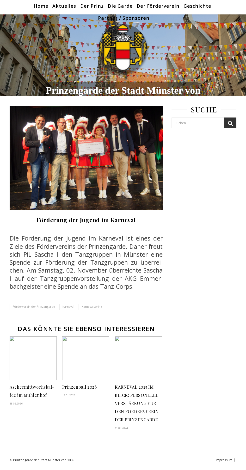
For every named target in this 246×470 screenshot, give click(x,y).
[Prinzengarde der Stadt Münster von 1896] (123, 48)
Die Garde (120, 6)
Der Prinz (92, 6)
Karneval (68, 307)
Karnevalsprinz (92, 307)
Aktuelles (64, 6)
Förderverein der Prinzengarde (34, 307)
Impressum (224, 460)
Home (41, 6)
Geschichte (197, 6)
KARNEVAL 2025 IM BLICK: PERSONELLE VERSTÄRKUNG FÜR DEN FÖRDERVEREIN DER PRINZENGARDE (137, 403)
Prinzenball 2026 (79, 387)
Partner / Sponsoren (123, 18)
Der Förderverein (158, 6)
